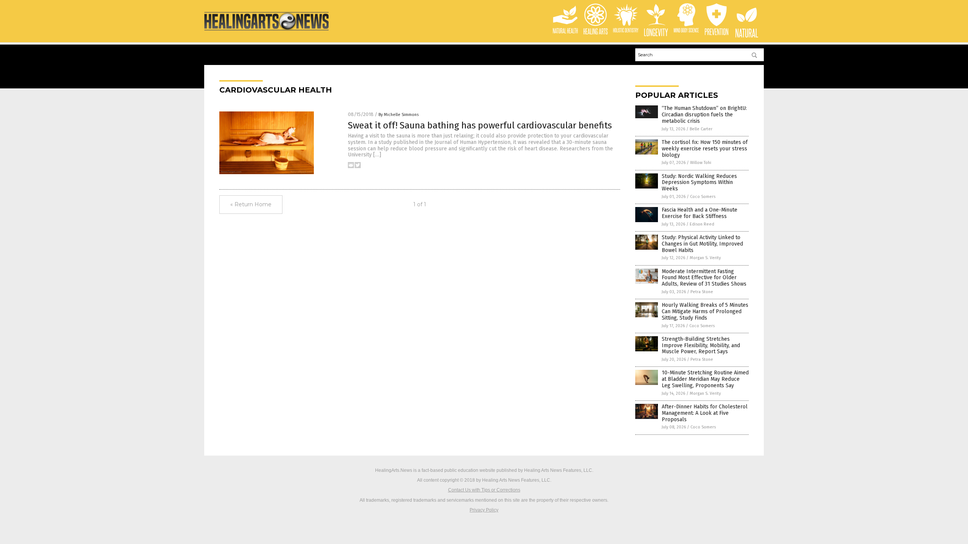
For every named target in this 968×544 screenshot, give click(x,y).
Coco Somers (702, 196)
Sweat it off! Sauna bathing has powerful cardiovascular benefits (480, 125)
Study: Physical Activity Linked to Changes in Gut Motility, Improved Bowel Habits (702, 243)
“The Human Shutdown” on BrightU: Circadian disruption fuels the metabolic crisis (704, 114)
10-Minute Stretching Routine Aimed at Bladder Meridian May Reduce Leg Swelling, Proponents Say (705, 379)
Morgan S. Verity (705, 257)
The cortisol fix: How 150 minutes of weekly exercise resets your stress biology (705, 148)
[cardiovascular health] (266, 31)
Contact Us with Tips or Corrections (484, 490)
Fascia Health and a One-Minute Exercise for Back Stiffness (699, 213)
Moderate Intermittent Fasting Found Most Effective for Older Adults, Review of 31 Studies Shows (704, 277)
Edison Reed (702, 224)
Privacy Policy (484, 510)
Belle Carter (701, 129)
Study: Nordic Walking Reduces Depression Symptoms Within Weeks (699, 182)
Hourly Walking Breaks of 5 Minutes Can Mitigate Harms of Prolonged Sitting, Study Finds (705, 311)
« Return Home (250, 204)
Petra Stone (701, 291)
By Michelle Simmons (399, 114)
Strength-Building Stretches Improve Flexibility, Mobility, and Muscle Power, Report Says (701, 345)
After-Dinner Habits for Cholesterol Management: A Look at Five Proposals (705, 413)
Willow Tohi (700, 162)
